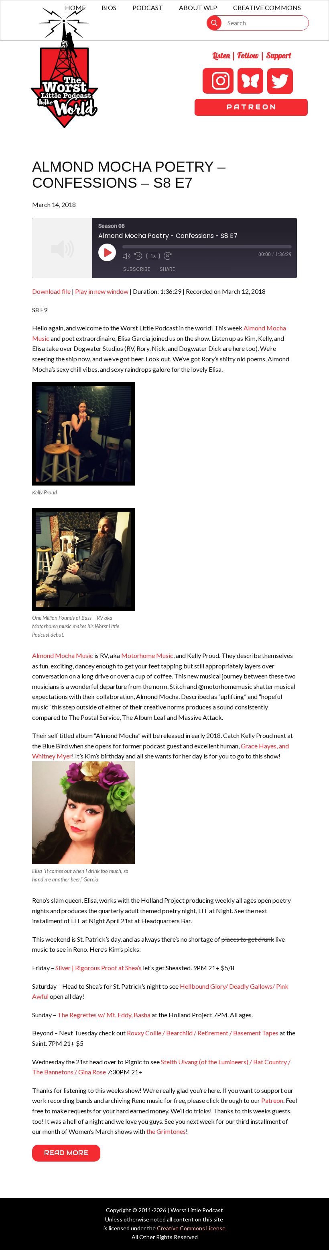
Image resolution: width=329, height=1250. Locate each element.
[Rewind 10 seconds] (138, 256)
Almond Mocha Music (62, 655)
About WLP (198, 7)
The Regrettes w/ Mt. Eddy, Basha (103, 1014)
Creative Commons (267, 7)
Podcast (147, 7)
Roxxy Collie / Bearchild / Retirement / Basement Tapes (202, 1033)
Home (75, 7)
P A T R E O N (251, 107)
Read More (66, 1153)
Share (167, 269)
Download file (51, 291)
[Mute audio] (126, 256)
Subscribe (136, 269)
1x (153, 256)
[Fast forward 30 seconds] (168, 256)
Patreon (272, 1100)
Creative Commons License (191, 1228)
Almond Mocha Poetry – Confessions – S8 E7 (128, 174)
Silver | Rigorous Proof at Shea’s (98, 967)
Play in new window (101, 291)
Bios (109, 7)
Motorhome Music (147, 655)
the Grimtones (166, 1131)
